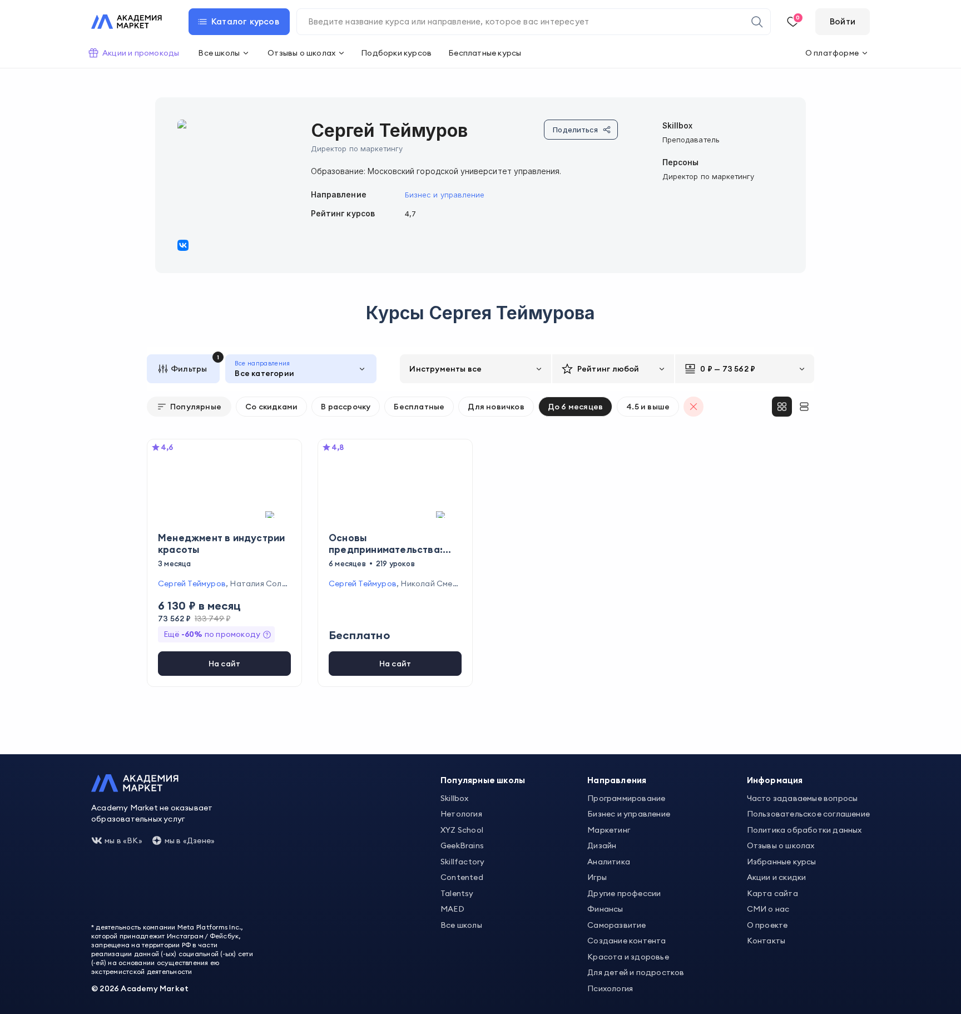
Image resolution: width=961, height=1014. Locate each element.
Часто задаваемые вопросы (802, 798)
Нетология (461, 814)
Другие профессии (624, 893)
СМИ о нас (768, 909)
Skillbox (454, 798)
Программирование (626, 798)
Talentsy (457, 893)
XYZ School (461, 830)
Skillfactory (462, 862)
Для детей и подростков (635, 972)
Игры (597, 877)
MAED (452, 909)
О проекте (767, 925)
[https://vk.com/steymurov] (183, 245)
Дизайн (601, 845)
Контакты (766, 941)
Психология (610, 988)
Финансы (605, 909)
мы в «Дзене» (190, 840)
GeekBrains (462, 845)
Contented (461, 877)
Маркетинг (608, 830)
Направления (616, 780)
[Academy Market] (126, 21)
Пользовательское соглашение (808, 814)
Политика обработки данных (804, 830)
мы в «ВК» (123, 840)
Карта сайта (772, 893)
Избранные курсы (781, 862)
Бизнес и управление (444, 194)
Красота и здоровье (628, 957)
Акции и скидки (776, 877)
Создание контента (626, 941)
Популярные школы (482, 780)
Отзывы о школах (781, 845)
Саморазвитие (616, 925)
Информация (775, 780)
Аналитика (608, 862)
